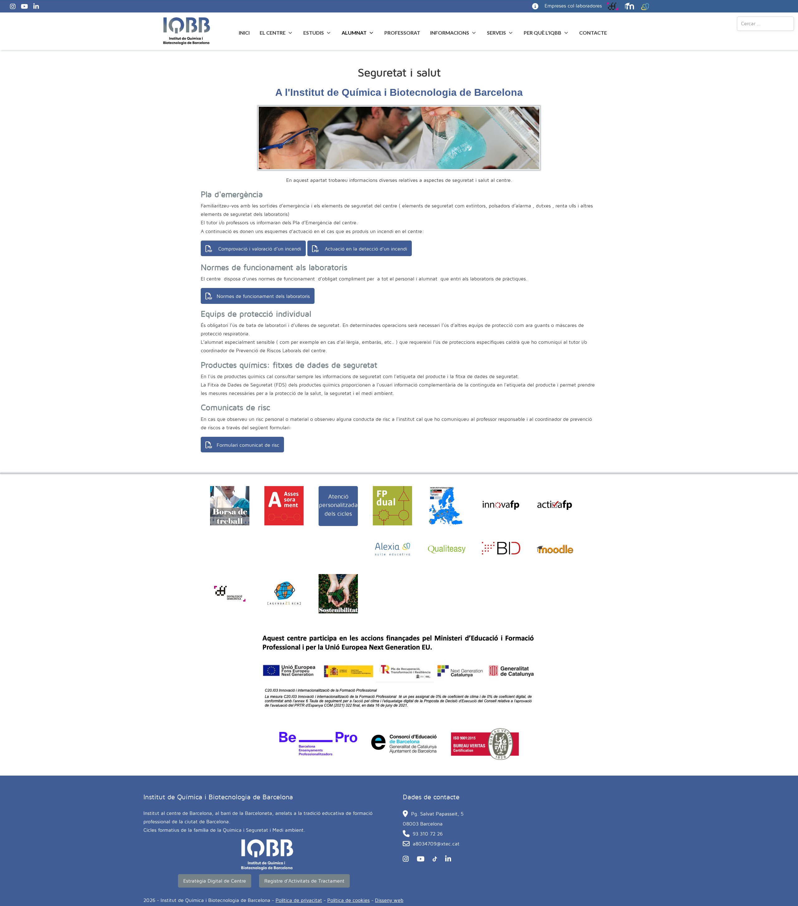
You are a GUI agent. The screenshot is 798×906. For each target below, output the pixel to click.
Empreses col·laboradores (573, 6)
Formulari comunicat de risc (248, 445)
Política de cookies (348, 900)
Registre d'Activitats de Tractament (304, 881)
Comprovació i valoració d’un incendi (259, 249)
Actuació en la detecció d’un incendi (365, 249)
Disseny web (389, 900)
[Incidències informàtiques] (535, 6)
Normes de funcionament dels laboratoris (263, 296)
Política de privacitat (299, 900)
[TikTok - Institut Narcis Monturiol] (433, 859)
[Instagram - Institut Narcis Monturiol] (13, 6)
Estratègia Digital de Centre (214, 881)
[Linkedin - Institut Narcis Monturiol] (37, 6)
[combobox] (765, 24)
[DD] (610, 6)
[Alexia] (643, 6)
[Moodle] (628, 6)
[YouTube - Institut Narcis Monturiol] (25, 6)
